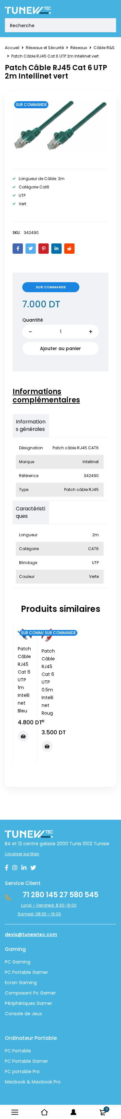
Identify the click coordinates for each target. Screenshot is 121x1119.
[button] (23, 736)
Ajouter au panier (60, 348)
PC (8, 1061)
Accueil (12, 47)
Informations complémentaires (46, 396)
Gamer (39, 1061)
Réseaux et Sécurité (45, 47)
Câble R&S (104, 47)
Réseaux (78, 47)
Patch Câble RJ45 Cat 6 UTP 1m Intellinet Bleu (24, 679)
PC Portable (18, 1051)
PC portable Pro (22, 1071)
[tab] (57, 396)
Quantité (32, 320)
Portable (21, 1061)
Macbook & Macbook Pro (33, 1082)
